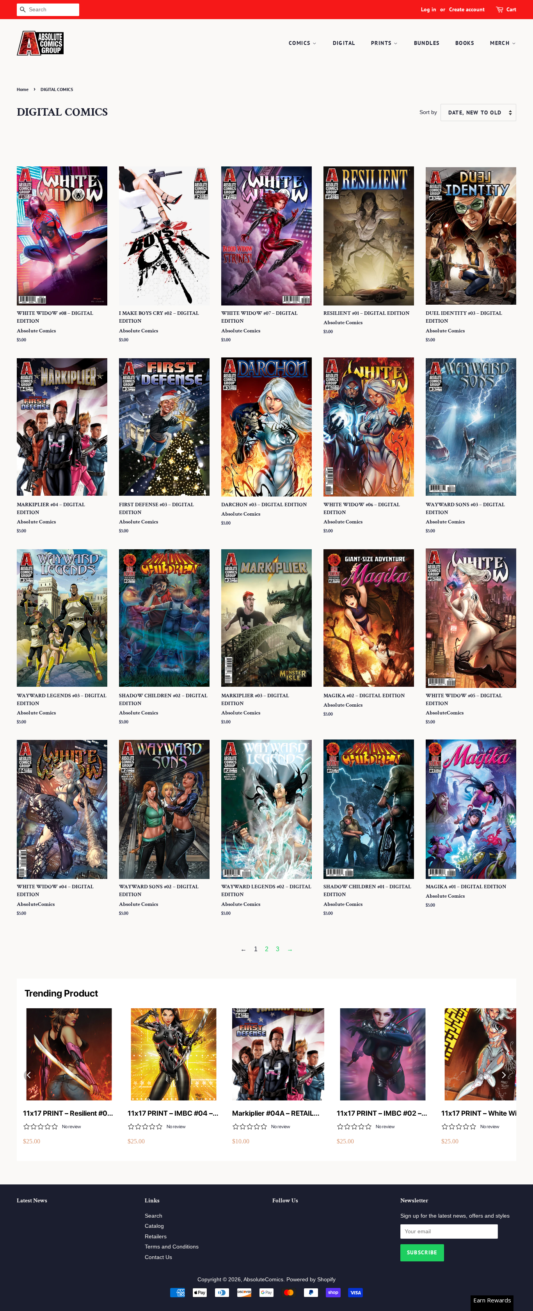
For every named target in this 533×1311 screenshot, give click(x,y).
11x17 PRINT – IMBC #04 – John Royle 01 (170, 1113)
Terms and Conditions (172, 1247)
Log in (428, 9)
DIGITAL (344, 42)
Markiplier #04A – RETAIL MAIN (273, 1113)
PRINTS (382, 42)
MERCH (501, 42)
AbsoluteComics (263, 1279)
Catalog (154, 1226)
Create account (467, 9)
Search (153, 1216)
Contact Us (158, 1257)
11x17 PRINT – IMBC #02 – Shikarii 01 (379, 1113)
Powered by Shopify (311, 1279)
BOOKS (464, 42)
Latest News (32, 1200)
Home (22, 89)
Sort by (428, 112)
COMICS (301, 42)
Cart (511, 9)
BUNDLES (427, 42)
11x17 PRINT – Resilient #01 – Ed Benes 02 (67, 1113)
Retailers (156, 1237)
